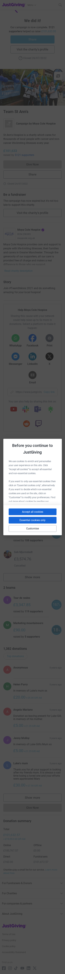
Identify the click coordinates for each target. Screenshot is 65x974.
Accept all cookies (32, 511)
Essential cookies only (33, 520)
